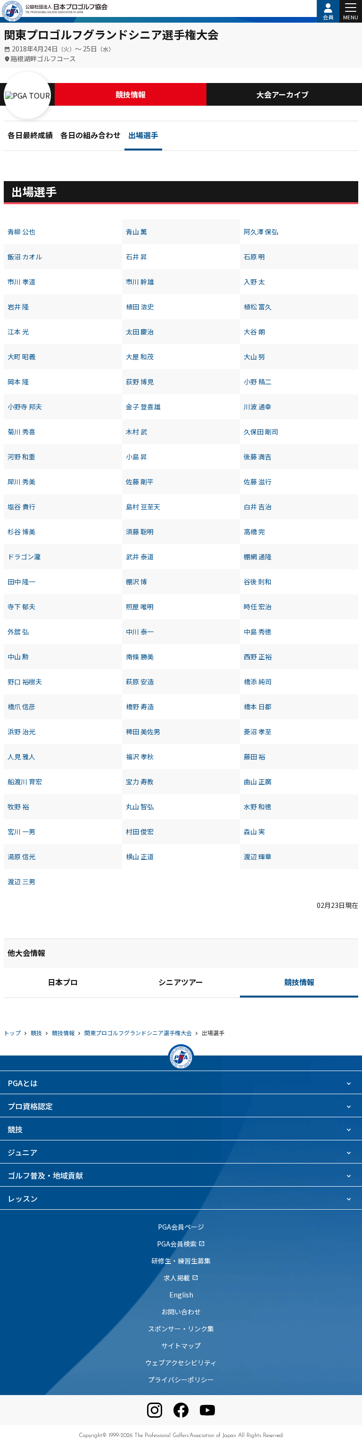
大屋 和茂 (140, 356)
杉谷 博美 (21, 531)
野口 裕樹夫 (25, 681)
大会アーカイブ (282, 94)
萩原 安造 (140, 681)
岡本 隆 (18, 381)
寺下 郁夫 (21, 606)
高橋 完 (254, 531)
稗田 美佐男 (143, 731)
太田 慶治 (140, 331)
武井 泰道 (140, 556)
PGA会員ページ (181, 1226)
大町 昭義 (21, 356)
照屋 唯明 (140, 606)
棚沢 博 (136, 581)
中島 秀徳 (258, 631)
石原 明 (254, 256)
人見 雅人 (21, 756)
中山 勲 (18, 656)
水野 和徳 (258, 806)
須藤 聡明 (140, 531)
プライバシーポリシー (181, 1379)
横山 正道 (140, 856)
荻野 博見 (140, 381)
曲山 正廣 (258, 781)
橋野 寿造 (140, 706)
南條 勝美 (140, 656)
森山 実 (254, 831)
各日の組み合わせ (90, 136)
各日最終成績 (30, 136)
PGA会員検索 (181, 1243)
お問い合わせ (181, 1311)
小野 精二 (258, 381)
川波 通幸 (258, 406)
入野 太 (254, 281)
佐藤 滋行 (258, 481)
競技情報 (130, 94)
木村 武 (136, 431)
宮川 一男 (21, 831)
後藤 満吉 (258, 456)
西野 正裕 (258, 656)
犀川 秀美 (21, 481)
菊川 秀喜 (21, 431)
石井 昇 (136, 256)
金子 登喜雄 (143, 406)
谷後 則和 (258, 581)
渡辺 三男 (21, 881)
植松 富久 (258, 306)
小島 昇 (136, 456)
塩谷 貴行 (21, 506)
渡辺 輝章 (258, 856)
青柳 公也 (21, 231)
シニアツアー (180, 983)
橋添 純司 (258, 681)
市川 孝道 (21, 281)
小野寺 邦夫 (25, 406)
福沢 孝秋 (140, 756)
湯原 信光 (21, 856)
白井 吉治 (258, 506)
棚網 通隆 (258, 556)
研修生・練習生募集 (181, 1260)
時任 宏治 (258, 606)
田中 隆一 (21, 581)
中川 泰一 (140, 631)
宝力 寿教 (140, 781)
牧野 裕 (18, 806)
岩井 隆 (18, 306)
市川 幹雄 (140, 281)
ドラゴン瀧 (24, 556)
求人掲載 (181, 1277)
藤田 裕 (254, 756)
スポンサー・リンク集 (181, 1328)
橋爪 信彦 (21, 706)
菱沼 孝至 (258, 731)
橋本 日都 (258, 706)
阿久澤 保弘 (261, 231)
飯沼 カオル (25, 256)
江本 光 (18, 331)
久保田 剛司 (261, 431)
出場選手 (143, 136)
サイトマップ (181, 1345)
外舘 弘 (18, 631)
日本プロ (63, 983)
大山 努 (254, 356)
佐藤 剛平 (140, 481)
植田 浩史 (140, 306)
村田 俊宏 (140, 831)
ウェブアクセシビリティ (181, 1362)
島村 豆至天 (143, 506)
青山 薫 (136, 231)
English (181, 1294)
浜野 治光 (21, 731)
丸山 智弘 (140, 806)
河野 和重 (21, 456)
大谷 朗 (254, 331)
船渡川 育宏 (25, 781)
